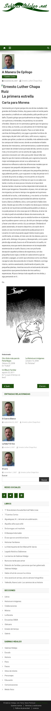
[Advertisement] (25, 31)
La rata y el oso (8, 444)
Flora (7, 662)
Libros (7, 597)
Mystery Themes (41, 703)
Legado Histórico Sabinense (15, 552)
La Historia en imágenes (35, 358)
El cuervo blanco (9, 419)
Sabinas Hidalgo (11, 648)
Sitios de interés (11, 671)
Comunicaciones (11, 685)
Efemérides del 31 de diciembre (44, 386)
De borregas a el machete (15, 529)
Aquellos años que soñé (14, 524)
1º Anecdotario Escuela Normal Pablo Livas (21, 510)
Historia (8, 657)
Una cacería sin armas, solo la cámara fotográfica (24, 578)
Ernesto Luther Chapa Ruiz (32, 81)
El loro (5, 469)
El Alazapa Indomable (13, 533)
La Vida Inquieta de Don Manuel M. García (21, 547)
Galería (7, 634)
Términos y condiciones (33, 706)
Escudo (7, 653)
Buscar (4, 476)
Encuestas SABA (11, 620)
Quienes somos (16, 706)
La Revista (9, 615)
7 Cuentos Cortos (9, 77)
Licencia (36, 708)
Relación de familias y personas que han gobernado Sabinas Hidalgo (25, 567)
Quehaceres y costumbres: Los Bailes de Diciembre (9, 386)
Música (7, 611)
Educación (9, 680)
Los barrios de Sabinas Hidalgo (16, 556)
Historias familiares (12, 542)
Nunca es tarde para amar (15, 561)
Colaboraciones (11, 606)
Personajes (9, 676)
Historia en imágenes (13, 601)
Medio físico (9, 689)
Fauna (7, 666)
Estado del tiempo (12, 629)
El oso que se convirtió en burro (17, 538)
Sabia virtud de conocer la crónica (18, 573)
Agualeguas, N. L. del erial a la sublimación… (21, 519)
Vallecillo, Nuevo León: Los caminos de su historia (24, 582)
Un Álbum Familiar (9, 370)
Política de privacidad (22, 708)
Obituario (8, 624)
